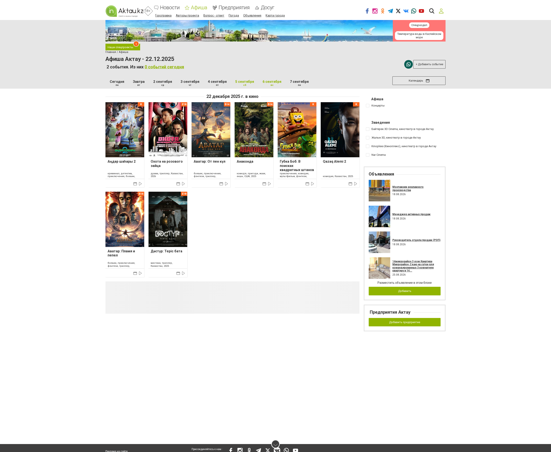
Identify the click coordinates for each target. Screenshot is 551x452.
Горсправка (163, 15)
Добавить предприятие (404, 322)
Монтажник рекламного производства (408, 188)
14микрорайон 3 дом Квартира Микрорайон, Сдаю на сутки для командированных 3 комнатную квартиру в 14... (413, 266)
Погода (234, 15)
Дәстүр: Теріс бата (166, 251)
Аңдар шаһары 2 (122, 161)
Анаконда (245, 161)
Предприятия (234, 8)
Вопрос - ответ (213, 15)
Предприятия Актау (390, 312)
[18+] (124, 11)
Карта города (275, 15)
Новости (170, 8)
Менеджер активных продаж (411, 214)
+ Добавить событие (429, 64)
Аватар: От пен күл (209, 161)
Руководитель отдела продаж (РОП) (416, 240)
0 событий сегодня (164, 66)
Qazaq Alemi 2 (334, 161)
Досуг (267, 8)
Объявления (252, 15)
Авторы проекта (187, 15)
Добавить (404, 291)
